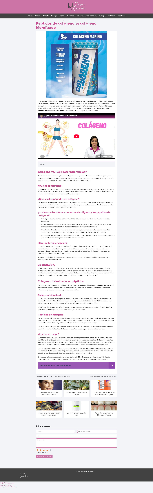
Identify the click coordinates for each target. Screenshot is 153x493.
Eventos (79, 16)
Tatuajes (102, 16)
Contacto (121, 16)
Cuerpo (54, 16)
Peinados (70, 16)
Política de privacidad (87, 471)
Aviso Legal (3, 482)
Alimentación (91, 16)
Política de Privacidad (7, 484)
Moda (62, 16)
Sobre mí (111, 16)
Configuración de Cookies (8, 487)
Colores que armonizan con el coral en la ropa (102, 376)
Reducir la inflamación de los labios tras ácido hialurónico (54, 376)
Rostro (37, 16)
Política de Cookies (6, 485)
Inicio (30, 16)
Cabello (46, 16)
